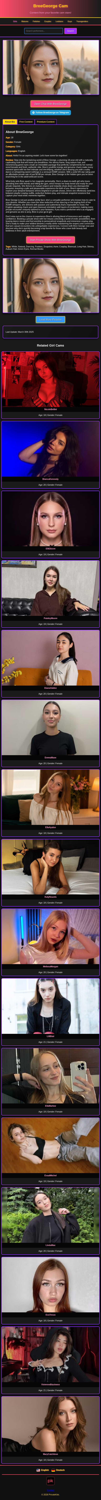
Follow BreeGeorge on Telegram (52, 112)
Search (70, 31)
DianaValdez (50, 688)
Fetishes (36, 21)
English (45, 1470)
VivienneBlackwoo (50, 1384)
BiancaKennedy (50, 479)
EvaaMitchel (50, 1175)
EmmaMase (50, 757)
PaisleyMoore (50, 618)
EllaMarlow (50, 1106)
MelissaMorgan (50, 966)
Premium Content (45, 122)
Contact (50, 1490)
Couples (47, 21)
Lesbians (59, 21)
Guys (70, 21)
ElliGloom (50, 549)
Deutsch (60, 1470)
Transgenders (82, 21)
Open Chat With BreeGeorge (50, 103)
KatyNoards (51, 897)
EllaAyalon (50, 827)
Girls (15, 21)
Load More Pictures (50, 319)
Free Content (25, 122)
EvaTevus (50, 1315)
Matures (24, 21)
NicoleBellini (50, 409)
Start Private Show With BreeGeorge (50, 239)
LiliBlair (50, 1036)
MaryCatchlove (50, 1454)
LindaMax (50, 1245)
